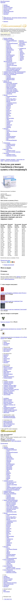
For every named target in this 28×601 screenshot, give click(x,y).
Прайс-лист (6, 372)
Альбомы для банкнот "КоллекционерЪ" (13, 73)
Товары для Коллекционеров (10, 500)
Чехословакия (9, 56)
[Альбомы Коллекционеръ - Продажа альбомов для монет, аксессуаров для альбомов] (8, 432)
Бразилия (22, 53)
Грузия (8, 109)
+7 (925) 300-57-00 (5, 33)
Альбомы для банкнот (8, 492)
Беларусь (8, 46)
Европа (8, 135)
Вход (4, 590)
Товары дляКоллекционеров (7, 81)
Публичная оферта (8, 374)
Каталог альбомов (7, 38)
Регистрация (6, 591)
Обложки (8, 77)
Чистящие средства (11, 92)
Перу (21, 60)
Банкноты (5, 128)
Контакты (5, 14)
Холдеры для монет (11, 84)
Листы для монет (7, 400)
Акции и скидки (7, 368)
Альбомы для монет (10, 159)
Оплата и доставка (8, 7)
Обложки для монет (8, 393)
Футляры (8, 75)
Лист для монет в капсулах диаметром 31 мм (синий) (14, 309)
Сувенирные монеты (11, 102)
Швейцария (9, 58)
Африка (8, 133)
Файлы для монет (7, 399)
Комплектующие (10, 79)
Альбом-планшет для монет (10, 410)
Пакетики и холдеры (11, 155)
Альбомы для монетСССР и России (8, 383)
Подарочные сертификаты (12, 70)
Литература (9, 93)
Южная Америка (10, 137)
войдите (19, 276)
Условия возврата (7, 377)
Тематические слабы (11, 88)
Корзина (3, 2)
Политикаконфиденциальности (8, 376)
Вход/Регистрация (5, 1)
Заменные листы (10, 78)
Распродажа (6, 10)
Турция (22, 57)
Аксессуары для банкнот (12, 91)
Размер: (3, 195)
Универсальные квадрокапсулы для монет (11, 328)
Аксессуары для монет (11, 83)
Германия (8, 52)
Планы (5, 342)
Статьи (5, 357)
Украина (8, 44)
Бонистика (6, 149)
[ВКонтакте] (8, 262)
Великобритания (10, 55)
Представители (7, 349)
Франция (8, 127)
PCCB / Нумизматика (8, 559)
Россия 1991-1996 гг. (11, 98)
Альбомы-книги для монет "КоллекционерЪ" (14, 71)
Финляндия (9, 60)
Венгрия (8, 108)
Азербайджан (9, 104)
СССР (7, 42)
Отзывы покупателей (8, 264)
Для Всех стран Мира (11, 65)
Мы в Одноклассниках (9, 423)
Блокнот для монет (8, 392)
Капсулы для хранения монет (12, 160)
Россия (8, 129)
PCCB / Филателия (8, 569)
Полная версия (4, 443)
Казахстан (8, 47)
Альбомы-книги (7, 491)
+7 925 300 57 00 (7, 599)
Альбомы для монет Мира (9, 385)
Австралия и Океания (11, 131)
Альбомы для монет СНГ (9, 386)
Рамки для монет (10, 87)
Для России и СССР (11, 62)
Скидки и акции (7, 8)
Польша (8, 53)
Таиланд (22, 56)
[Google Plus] (14, 262)
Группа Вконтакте (7, 422)
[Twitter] (9, 262)
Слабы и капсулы (10, 145)
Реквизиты (6, 354)
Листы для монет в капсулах (13, 69)
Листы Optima (6, 394)
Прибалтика (9, 48)
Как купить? (22, 44)
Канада (21, 52)
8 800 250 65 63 (15, 17)
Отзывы (21, 46)
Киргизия (8, 113)
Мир (7, 139)
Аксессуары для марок (11, 89)
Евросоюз (8, 51)
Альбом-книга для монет (9, 407)
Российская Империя (11, 40)
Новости (5, 356)
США (21, 51)
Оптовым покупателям (9, 416)
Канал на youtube (7, 425)
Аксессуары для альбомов (9, 74)
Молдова (8, 115)
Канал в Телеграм (7, 421)
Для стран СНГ (10, 64)
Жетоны (8, 101)
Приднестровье (10, 49)
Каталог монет (7, 426)
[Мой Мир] (12, 262)
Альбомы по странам (8, 39)
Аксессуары (9, 148)
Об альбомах (6, 6)
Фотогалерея (6, 358)
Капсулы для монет (11, 86)
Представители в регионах (23, 42)
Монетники (6, 412)
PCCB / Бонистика (8, 566)
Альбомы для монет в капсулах (14, 67)
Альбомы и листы (10, 144)
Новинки (21, 40)
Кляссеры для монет (8, 402)
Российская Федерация (12, 43)
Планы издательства (8, 11)
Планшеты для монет (8, 408)
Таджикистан (9, 120)
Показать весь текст (5, 260)
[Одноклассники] (11, 262)
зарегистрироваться (9, 279)
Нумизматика (6, 142)
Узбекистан (9, 124)
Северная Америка (11, 136)
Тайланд (8, 122)
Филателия (6, 153)
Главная (5, 5)
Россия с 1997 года (11, 100)
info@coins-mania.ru (8, 19)
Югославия (9, 57)
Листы (8, 66)
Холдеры (8, 146)
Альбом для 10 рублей (8, 411)
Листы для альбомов (8, 388)
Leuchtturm (6, 398)
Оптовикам (6, 12)
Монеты (5, 95)
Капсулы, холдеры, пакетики (13, 151)
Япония (22, 58)
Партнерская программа (9, 417)
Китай (21, 55)
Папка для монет (7, 403)
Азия (7, 132)
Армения (8, 105)
